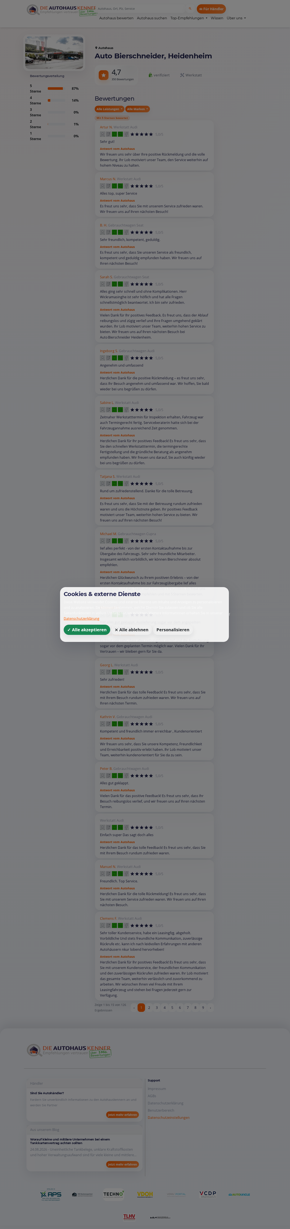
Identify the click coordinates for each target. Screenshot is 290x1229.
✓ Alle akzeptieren (87, 630)
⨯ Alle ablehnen (131, 630)
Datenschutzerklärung (81, 618)
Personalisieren (172, 630)
